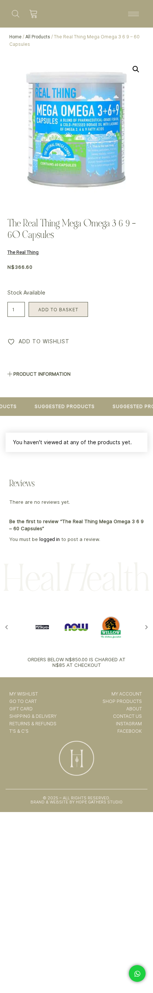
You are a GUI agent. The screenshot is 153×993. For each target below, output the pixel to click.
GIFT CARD (21, 709)
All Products (37, 36)
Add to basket (58, 309)
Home (15, 36)
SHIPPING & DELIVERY (32, 716)
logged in (49, 539)
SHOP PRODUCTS (121, 701)
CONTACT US (127, 716)
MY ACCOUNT (126, 694)
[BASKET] (33, 14)
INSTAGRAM (128, 723)
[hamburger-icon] (133, 14)
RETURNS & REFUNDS (32, 723)
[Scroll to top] (137, 966)
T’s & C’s (19, 731)
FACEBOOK (129, 731)
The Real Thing (23, 252)
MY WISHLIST (23, 694)
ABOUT (133, 709)
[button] (136, 69)
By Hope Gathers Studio (95, 802)
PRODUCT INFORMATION (42, 374)
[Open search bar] (15, 13)
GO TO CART (23, 701)
